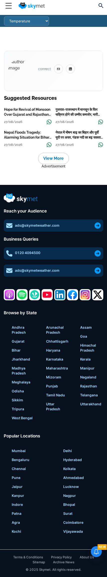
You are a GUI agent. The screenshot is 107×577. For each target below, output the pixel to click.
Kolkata (69, 469)
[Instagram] (85, 294)
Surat (67, 513)
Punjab (52, 386)
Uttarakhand (90, 404)
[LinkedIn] (59, 294)
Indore (17, 504)
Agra (16, 522)
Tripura (18, 409)
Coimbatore (73, 522)
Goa (83, 336)
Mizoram (53, 377)
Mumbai (19, 451)
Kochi (16, 531)
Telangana (89, 395)
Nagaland (88, 377)
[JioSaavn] (34, 294)
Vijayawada (73, 531)
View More (53, 158)
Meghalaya (21, 382)
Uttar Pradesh (53, 406)
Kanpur (18, 495)
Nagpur (69, 495)
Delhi (67, 451)
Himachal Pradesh (88, 347)
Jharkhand (21, 359)
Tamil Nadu (55, 395)
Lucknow (71, 486)
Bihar (16, 350)
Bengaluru (20, 460)
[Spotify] (22, 294)
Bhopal (69, 504)
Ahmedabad (73, 477)
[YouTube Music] (47, 294)
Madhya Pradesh (19, 370)
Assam (86, 327)
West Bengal (22, 418)
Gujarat (18, 341)
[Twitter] (97, 294)
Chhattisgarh (57, 341)
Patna (16, 513)
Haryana (53, 350)
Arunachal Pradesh (55, 329)
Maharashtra (57, 368)
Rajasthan (88, 386)
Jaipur (17, 486)
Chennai (19, 469)
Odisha (18, 391)
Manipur (87, 368)
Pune (16, 477)
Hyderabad (72, 460)
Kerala (85, 359)
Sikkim (17, 400)
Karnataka (54, 359)
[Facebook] (72, 294)
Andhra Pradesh (19, 329)
